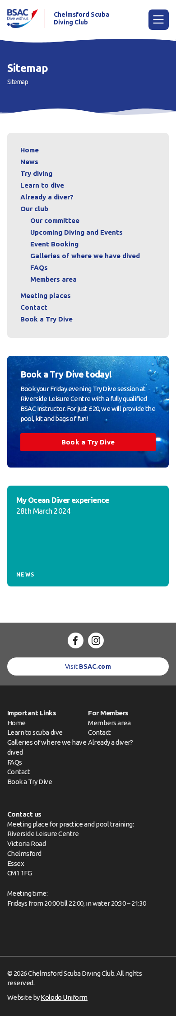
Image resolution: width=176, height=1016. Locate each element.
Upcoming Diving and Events (76, 232)
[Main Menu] (158, 19)
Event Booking (54, 244)
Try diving (36, 173)
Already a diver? (47, 197)
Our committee (54, 220)
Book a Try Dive (29, 781)
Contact (33, 307)
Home (29, 150)
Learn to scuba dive (35, 732)
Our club (34, 209)
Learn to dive (42, 185)
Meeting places (45, 295)
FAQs (39, 267)
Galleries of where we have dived (85, 256)
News (29, 161)
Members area (53, 279)
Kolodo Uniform (64, 997)
